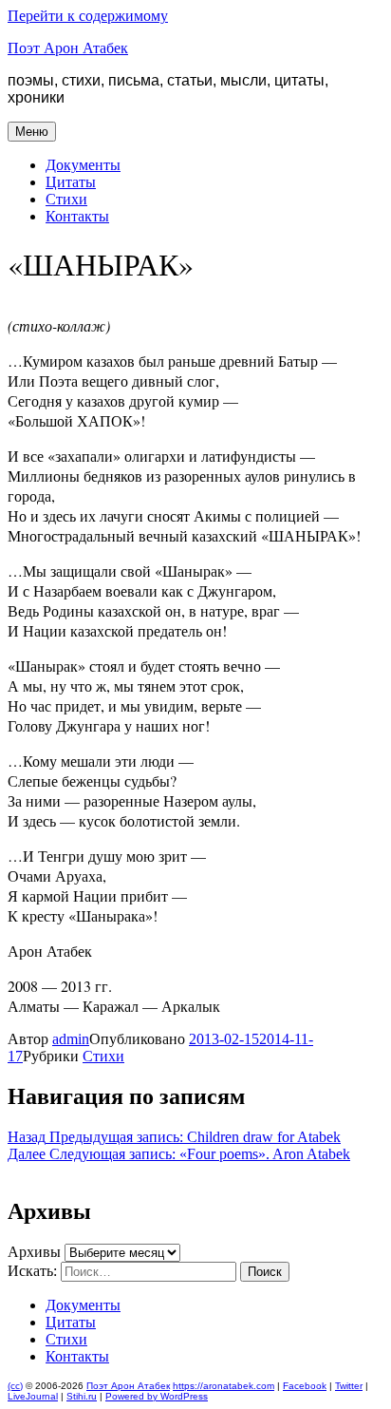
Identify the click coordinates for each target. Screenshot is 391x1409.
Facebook (304, 1385)
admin (70, 1039)
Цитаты (71, 182)
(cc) (15, 1385)
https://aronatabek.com (223, 1385)
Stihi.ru (81, 1396)
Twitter (349, 1385)
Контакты (77, 216)
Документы (83, 165)
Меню (31, 131)
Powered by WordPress (156, 1396)
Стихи (66, 199)
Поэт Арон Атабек (68, 48)
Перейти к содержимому (88, 16)
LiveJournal (33, 1396)
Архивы (34, 1252)
